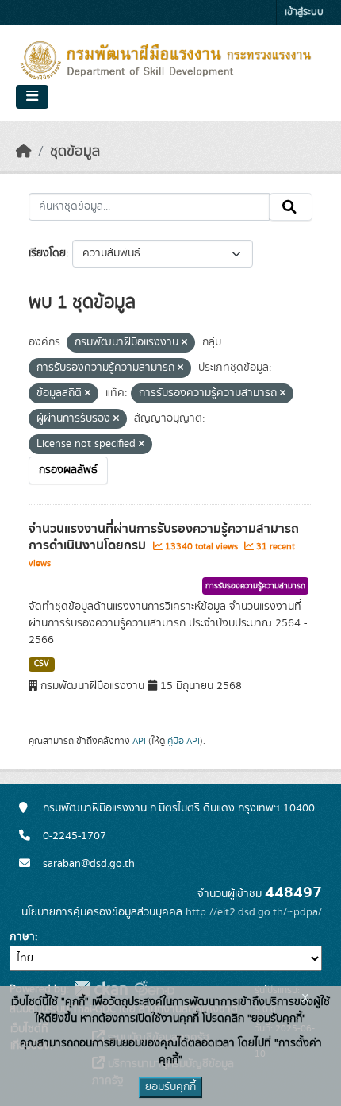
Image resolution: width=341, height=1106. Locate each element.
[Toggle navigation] (32, 97)
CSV (41, 663)
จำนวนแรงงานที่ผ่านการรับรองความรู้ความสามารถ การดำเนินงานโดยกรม (164, 537)
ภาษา (22, 937)
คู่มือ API (183, 741)
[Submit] (290, 207)
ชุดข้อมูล (75, 151)
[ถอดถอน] (184, 343)
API (139, 741)
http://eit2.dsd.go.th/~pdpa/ (254, 912)
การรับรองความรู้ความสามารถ (255, 586)
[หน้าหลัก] (24, 151)
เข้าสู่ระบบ (304, 12)
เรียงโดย (47, 253)
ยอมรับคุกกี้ (170, 1087)
